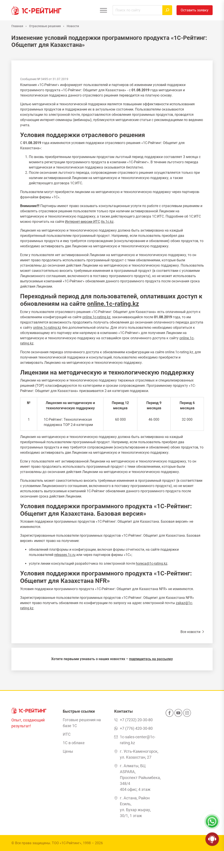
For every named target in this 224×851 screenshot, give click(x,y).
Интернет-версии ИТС (82, 222)
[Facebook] (169, 714)
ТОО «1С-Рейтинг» (66, 843)
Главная (17, 26)
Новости (73, 26)
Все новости (190, 632)
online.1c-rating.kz (113, 303)
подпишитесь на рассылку (151, 659)
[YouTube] (178, 714)
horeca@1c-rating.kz (151, 563)
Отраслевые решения (45, 26)
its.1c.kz (107, 222)
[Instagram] (187, 714)
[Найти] (167, 10)
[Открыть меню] (103, 10)
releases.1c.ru (64, 555)
